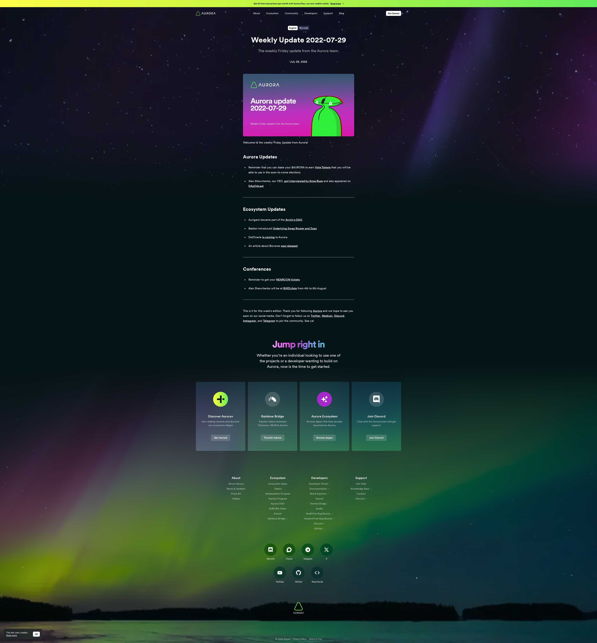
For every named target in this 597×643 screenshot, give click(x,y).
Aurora (317, 310)
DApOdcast (256, 186)
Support (328, 13)
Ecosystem (272, 13)
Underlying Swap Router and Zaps (295, 228)
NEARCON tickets (288, 279)
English (292, 28)
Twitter (315, 315)
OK (36, 634)
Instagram (249, 320)
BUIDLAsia (290, 288)
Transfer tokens (272, 437)
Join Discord (376, 437)
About (256, 13)
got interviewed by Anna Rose (303, 181)
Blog (341, 13)
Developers (310, 13)
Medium (327, 315)
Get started (220, 437)
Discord (339, 315)
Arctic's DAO (293, 219)
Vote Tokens (323, 167)
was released (289, 245)
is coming (268, 237)
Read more (11, 635)
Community (291, 13)
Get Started (393, 13)
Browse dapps (324, 437)
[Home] (205, 13)
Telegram (269, 320)
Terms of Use (315, 639)
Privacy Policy (299, 639)
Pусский (304, 28)
